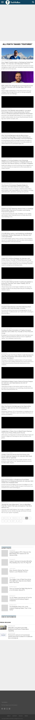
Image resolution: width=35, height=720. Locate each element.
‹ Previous (15, 518)
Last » (19, 521)
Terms (26, 715)
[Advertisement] (17, 22)
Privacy (21, 715)
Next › (13, 521)
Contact (14, 715)
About (9, 715)
